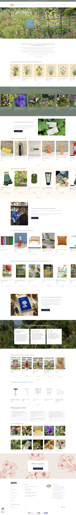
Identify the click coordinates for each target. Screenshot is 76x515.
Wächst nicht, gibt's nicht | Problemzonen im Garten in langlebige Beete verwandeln (20, 280)
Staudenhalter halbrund (36, 399)
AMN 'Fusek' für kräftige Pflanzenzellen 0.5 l (36, 371)
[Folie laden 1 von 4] (36, 479)
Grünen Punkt (61, 486)
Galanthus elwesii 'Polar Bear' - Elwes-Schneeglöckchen (27, 79)
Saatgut (23, 450)
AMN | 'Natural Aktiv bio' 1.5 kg (59, 370)
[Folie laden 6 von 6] (40, 39)
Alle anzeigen (38, 84)
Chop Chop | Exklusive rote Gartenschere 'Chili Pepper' (20, 250)
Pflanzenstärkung (47, 436)
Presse (12, 498)
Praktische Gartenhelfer (37, 436)
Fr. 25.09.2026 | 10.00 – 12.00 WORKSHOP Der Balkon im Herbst (62, 108)
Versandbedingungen (14, 492)
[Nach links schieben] (36, 83)
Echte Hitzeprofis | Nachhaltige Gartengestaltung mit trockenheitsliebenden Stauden (61, 281)
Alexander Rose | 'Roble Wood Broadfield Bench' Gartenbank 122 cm (34, 250)
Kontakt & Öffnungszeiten (14, 495)
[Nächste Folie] (42, 39)
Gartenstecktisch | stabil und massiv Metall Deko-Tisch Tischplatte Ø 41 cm (15, 400)
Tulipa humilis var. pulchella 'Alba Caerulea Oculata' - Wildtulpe (62, 79)
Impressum (12, 486)
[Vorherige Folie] (31, 39)
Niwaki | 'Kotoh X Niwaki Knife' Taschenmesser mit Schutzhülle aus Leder (48, 158)
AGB (11, 491)
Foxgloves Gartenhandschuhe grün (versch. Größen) (6, 188)
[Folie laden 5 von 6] (39, 39)
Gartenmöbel (35, 450)
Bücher (12, 436)
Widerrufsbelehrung (13, 489)
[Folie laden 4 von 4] (40, 479)
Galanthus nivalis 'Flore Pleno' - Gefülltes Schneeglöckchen (50, 79)
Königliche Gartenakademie (37, 514)
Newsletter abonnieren (38, 468)
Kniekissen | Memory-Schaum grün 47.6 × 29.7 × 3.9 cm (34, 188)
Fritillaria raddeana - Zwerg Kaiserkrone (15, 78)
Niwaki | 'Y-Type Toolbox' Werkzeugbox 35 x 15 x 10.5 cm (7, 158)
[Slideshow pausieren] (44, 39)
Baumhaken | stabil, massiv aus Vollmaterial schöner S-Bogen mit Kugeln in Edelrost (59, 400)
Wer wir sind (12, 500)
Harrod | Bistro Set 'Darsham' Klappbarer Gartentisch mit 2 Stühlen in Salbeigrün (47, 250)
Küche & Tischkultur (48, 450)
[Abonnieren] (26, 507)
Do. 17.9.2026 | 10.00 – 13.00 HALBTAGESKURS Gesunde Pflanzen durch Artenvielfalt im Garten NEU (34, 108)
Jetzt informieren (38, 30)
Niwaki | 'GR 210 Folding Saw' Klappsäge (19, 157)
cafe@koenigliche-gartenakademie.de (31, 495)
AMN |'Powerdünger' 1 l (25, 370)
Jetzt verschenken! (18, 131)
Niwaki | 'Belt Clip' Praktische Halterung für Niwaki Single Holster (34, 158)
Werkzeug (57, 436)
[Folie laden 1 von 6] (33, 39)
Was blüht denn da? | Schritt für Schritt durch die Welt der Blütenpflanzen (7, 280)
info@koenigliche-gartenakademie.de (31, 492)
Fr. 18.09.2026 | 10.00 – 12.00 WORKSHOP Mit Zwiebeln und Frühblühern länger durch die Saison (48, 108)
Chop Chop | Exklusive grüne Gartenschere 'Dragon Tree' (20, 188)
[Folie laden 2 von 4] (37, 479)
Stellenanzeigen (13, 497)
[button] (22, 5)
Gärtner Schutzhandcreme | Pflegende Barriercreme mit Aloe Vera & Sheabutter (47, 188)
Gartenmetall (13, 450)
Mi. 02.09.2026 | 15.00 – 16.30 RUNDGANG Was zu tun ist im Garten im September (6, 108)
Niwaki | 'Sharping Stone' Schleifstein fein (61, 157)
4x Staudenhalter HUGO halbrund (48, 399)
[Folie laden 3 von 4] (38, 479)
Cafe (11, 501)
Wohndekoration (58, 450)
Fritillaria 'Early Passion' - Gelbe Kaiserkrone (38, 79)
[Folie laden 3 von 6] (36, 39)
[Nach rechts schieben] (40, 83)
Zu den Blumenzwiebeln (38, 56)
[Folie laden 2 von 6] (35, 39)
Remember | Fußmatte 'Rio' (4, 249)
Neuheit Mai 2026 (25, 436)
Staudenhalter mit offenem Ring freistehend (26, 399)
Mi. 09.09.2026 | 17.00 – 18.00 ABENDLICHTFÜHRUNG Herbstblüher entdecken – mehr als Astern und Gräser (19, 108)
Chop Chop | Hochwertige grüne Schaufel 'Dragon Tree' (61, 188)
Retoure (12, 494)
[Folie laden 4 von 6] (37, 39)
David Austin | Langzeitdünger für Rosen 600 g (15, 371)
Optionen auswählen (7, 192)
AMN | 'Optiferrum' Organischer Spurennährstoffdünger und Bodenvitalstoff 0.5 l (48, 371)
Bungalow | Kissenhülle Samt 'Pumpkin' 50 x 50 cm (62, 250)
